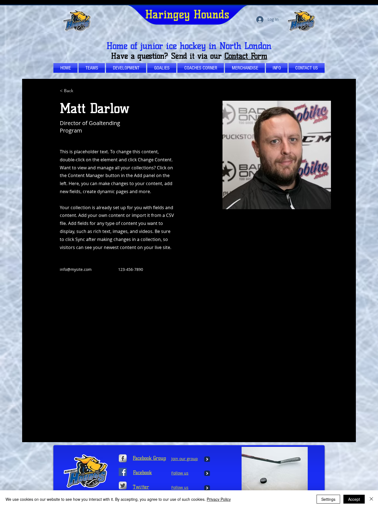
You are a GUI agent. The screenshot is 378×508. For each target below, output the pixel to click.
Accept (354, 499)
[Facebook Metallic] (123, 458)
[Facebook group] (123, 472)
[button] (200, 68)
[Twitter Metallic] (123, 485)
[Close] (371, 499)
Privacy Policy (219, 499)
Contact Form (245, 56)
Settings (328, 499)
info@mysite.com (76, 269)
